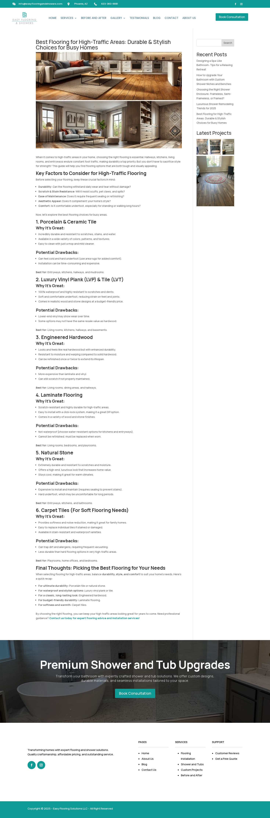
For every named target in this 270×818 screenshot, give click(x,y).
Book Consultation (232, 17)
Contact (171, 18)
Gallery (116, 18)
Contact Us (149, 770)
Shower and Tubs (192, 764)
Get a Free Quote (226, 759)
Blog (157, 18)
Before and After (93, 18)
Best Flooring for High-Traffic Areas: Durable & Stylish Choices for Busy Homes (214, 118)
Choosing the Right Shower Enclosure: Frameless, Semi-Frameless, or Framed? (214, 94)
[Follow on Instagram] (241, 4)
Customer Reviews (227, 753)
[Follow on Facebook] (235, 4)
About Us (189, 18)
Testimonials (139, 18)
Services (67, 18)
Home (53, 18)
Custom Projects (192, 770)
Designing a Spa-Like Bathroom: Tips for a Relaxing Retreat (215, 65)
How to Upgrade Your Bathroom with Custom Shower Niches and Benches (214, 79)
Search (228, 42)
